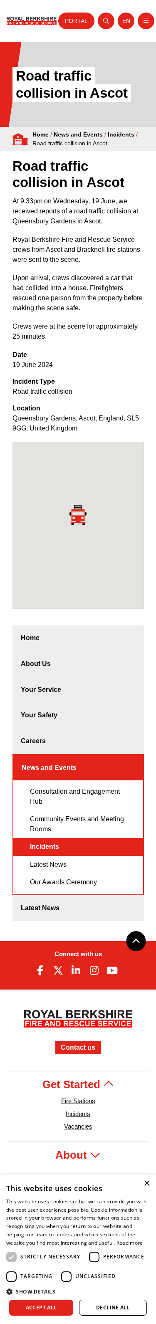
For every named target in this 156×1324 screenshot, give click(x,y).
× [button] (147, 1183)
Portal (76, 21)
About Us (36, 663)
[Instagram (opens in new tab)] (94, 970)
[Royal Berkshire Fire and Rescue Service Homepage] (32, 21)
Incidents (121, 134)
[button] (78, 1291)
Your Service (41, 689)
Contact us (78, 1047)
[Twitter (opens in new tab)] (58, 970)
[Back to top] (136, 941)
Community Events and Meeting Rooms (77, 824)
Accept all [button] (41, 1307)
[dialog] (78, 1249)
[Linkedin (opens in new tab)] (76, 970)
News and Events (78, 134)
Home (40, 134)
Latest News (48, 864)
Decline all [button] (113, 1307)
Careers (33, 740)
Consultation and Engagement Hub (75, 796)
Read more (129, 1242)
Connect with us (78, 953)
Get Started (72, 1084)
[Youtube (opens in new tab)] (112, 970)
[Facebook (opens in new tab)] (40, 970)
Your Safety (39, 715)
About (72, 1155)
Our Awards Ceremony (63, 882)
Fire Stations (78, 1100)
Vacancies (78, 1126)
